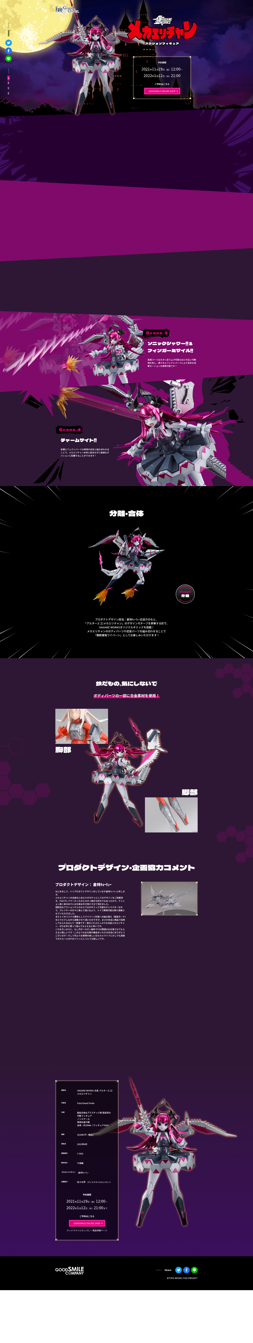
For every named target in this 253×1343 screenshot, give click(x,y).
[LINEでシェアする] (8, 58)
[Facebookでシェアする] (8, 50)
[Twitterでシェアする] (8, 43)
